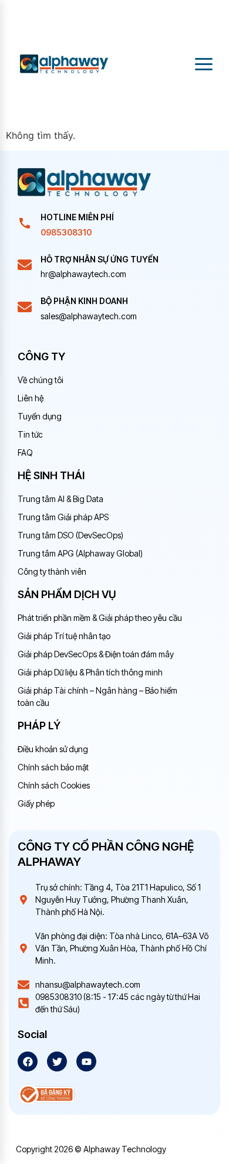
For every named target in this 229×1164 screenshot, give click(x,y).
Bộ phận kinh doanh (84, 301)
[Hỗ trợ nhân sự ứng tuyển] (25, 265)
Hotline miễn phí (77, 217)
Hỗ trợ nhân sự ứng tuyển (100, 259)
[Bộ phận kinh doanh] (25, 307)
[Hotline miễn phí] (25, 223)
